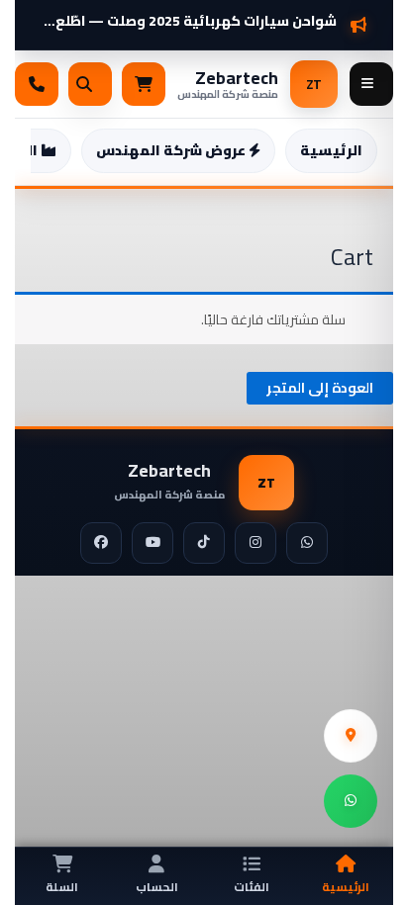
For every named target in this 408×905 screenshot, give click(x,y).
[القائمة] (371, 84)
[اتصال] (36, 84)
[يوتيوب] (152, 543)
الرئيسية (331, 150)
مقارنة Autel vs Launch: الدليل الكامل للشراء (194, 13)
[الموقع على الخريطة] (350, 736)
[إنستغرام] (255, 543)
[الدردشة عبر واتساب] (350, 801)
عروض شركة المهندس (172, 150)
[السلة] (143, 84)
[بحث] (90, 84)
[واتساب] (307, 543)
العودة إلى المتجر (319, 388)
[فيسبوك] (101, 543)
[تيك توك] (204, 543)
